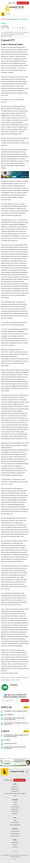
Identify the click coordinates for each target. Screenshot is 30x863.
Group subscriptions (15, 807)
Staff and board (15, 786)
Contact (15, 795)
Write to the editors (18, 32)
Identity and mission (15, 789)
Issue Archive (15, 813)
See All (26, 707)
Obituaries (15, 844)
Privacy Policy (17, 855)
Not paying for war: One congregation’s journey (16, 711)
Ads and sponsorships (14, 831)
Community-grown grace (10, 743)
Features (3, 23)
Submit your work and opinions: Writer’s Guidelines (15, 793)
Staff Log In (15, 851)
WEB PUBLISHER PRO (16, 856)
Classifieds (15, 847)
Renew (14, 3)
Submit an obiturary (15, 836)
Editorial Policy (15, 791)
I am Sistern (7, 740)
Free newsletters (15, 842)
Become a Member (23, 3)
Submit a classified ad (15, 833)
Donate (15, 820)
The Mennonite (23, 19)
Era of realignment (9, 714)
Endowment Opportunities (15, 825)
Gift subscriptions (15, 809)
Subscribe (10, 3)
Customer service (15, 811)
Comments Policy (22, 855)
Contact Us (27, 855)
